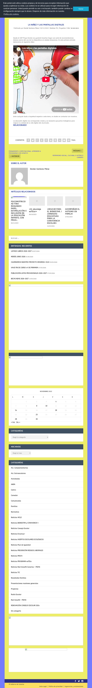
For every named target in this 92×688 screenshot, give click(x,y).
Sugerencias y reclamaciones (74, 686)
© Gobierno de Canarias (16, 684)
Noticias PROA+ (17, 556)
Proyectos (62, 28)
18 (56, 410)
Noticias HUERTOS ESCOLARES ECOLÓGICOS (27, 539)
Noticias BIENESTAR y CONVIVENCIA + (25, 523)
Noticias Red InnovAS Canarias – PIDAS (25, 567)
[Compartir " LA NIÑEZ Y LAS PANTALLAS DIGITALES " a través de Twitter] (33, 140)
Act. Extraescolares (18, 473)
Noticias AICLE (16, 517)
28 (16, 419)
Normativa (15, 512)
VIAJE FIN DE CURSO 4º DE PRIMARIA (24, 268)
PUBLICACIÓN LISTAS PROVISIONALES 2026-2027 (29, 273)
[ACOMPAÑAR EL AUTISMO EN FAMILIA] (73, 201)
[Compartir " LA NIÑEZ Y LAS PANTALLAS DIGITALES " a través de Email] (64, 140)
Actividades (15, 479)
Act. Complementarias (19, 468)
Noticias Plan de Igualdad (21, 545)
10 (46, 406)
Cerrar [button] (81, 9)
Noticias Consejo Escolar (20, 528)
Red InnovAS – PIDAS (18, 600)
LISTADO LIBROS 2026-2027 (21, 251)
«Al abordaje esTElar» (35, 210)
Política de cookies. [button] (11, 14)
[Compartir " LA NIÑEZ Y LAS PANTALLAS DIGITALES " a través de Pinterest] (46, 140)
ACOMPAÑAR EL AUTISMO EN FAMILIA (72, 211)
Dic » (18, 422)
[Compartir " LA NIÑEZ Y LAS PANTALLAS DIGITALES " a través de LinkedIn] (50, 140)
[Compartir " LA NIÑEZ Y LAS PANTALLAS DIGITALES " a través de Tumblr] (41, 140)
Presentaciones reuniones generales (24, 583)
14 (16, 410)
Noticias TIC (54, 28)
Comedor (14, 495)
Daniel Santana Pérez (31, 28)
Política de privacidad (55, 686)
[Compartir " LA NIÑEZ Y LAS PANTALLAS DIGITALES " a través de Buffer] (55, 140)
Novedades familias (18, 578)
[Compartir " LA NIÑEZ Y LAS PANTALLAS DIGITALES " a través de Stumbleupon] (59, 140)
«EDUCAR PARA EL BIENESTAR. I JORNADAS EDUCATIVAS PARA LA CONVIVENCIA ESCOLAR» (54, 216)
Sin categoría (16, 611)
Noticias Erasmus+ (18, 534)
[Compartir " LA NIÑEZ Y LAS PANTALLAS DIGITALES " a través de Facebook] (28, 140)
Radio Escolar (16, 594)
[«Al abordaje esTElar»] (37, 201)
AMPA (13, 484)
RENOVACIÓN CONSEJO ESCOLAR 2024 (25, 605)
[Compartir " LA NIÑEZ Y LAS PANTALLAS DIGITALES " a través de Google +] (37, 140)
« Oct (13, 422)
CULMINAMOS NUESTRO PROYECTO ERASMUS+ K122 (30, 262)
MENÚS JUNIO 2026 (18, 257)
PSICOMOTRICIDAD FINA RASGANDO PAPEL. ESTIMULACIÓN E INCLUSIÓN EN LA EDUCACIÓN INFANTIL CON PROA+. (19, 210)
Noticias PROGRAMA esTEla (21, 561)
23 (37, 415)
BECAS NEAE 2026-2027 (20, 279)
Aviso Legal (43, 686)
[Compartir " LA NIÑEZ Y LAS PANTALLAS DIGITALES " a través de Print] (68, 140)
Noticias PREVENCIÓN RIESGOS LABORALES (27, 550)
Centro (13, 490)
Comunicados (16, 501)
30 (37, 419)
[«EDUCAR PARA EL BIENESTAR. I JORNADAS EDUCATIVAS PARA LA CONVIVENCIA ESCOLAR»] (55, 201)
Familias (14, 506)
